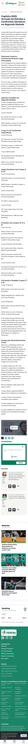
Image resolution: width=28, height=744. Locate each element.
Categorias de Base (6, 706)
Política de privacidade (7, 653)
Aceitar (24, 735)
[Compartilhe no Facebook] (6, 438)
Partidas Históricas (6, 695)
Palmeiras (16, 42)
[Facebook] (11, 637)
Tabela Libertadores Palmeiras (9, 671)
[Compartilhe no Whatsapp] (9, 438)
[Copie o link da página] (12, 438)
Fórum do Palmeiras (6, 651)
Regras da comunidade (7, 656)
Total (3, 614)
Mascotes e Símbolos (20, 695)
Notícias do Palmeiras (7, 648)
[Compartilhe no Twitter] (2, 438)
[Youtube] (2, 637)
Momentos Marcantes (21, 706)
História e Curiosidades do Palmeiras (14, 681)
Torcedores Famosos (20, 717)
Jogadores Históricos (6, 687)
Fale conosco (4, 658)
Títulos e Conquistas (20, 683)
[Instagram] (6, 637)
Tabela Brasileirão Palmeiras (8, 668)
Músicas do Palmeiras (6, 676)
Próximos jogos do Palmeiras (9, 666)
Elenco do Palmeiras (6, 673)
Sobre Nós (4, 646)
